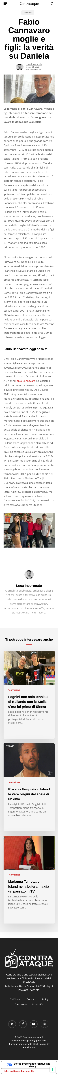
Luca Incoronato (34, 64)
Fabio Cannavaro (25, 381)
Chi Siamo (15, 999)
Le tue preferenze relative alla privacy (32, 1065)
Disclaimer (21, 1004)
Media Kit (37, 1004)
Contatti (31, 999)
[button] (5, 3)
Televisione (28, 12)
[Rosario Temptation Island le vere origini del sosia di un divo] (29, 787)
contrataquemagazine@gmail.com (28, 1040)
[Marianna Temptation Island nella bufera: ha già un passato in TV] (29, 880)
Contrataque (29, 3)
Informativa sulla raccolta (19, 1071)
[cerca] (51, 3)
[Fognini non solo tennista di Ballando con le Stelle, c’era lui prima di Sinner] (29, 695)
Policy (44, 999)
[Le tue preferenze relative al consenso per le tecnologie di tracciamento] (53, 1070)
